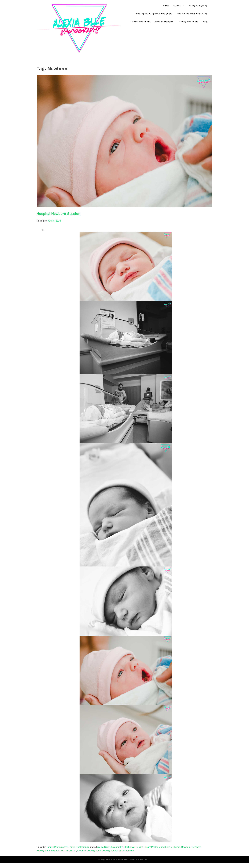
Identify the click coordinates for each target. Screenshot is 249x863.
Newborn (185, 847)
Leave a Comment (125, 850)
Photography (109, 850)
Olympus (81, 850)
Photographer (94, 850)
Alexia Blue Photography (109, 847)
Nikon (73, 850)
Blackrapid (129, 847)
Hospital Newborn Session (58, 214)
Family (139, 847)
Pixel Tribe (143, 859)
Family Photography (57, 847)
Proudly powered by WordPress (109, 859)
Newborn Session (60, 850)
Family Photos (172, 847)
